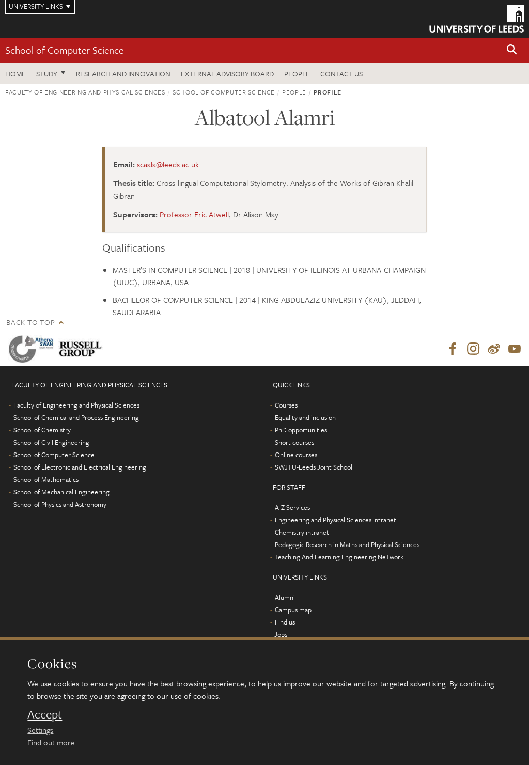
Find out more (51, 742)
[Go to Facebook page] (452, 349)
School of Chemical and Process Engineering (76, 417)
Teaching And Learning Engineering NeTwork (338, 557)
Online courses (296, 454)
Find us (285, 622)
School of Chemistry (42, 430)
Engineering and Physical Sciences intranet (335, 519)
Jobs (280, 634)
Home (15, 73)
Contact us (341, 73)
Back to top (30, 322)
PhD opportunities (301, 430)
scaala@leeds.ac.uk (168, 164)
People (297, 73)
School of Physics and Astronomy (59, 504)
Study (46, 73)
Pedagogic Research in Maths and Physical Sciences (347, 544)
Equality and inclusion (305, 417)
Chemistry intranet (302, 532)
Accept (44, 714)
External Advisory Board (227, 73)
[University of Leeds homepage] (476, 19)
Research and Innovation (123, 73)
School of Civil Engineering (51, 442)
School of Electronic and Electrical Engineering (79, 467)
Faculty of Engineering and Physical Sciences (85, 92)
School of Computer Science (64, 50)
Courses (286, 405)
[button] (512, 50)
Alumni (285, 597)
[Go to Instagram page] (473, 349)
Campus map (293, 609)
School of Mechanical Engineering (61, 492)
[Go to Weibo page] (494, 349)
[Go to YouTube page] (514, 349)
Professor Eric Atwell (194, 214)
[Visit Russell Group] (82, 349)
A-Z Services (292, 507)
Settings (40, 730)
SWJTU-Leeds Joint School (313, 467)
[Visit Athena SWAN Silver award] (33, 349)
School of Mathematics (46, 479)
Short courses (294, 442)
